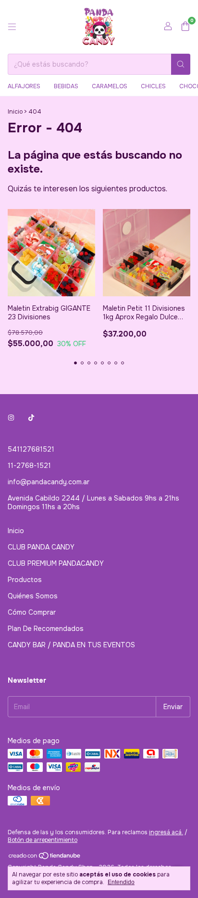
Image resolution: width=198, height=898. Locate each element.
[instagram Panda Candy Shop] (11, 417)
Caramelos (109, 86)
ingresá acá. (166, 832)
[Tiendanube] (45, 858)
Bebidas (66, 86)
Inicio (15, 112)
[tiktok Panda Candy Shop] (31, 417)
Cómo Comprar (32, 612)
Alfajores (24, 86)
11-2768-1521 (29, 465)
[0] (185, 27)
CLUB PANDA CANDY (41, 547)
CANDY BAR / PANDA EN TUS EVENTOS (71, 645)
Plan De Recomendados (46, 628)
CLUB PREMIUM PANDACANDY (56, 563)
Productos (25, 579)
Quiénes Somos (33, 596)
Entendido (121, 882)
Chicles (153, 86)
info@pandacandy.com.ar (48, 482)
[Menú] (12, 27)
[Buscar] (180, 64)
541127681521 (31, 449)
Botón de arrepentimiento (42, 840)
